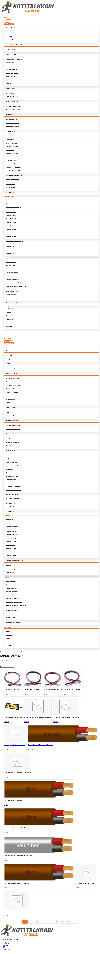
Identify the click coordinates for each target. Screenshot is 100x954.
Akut (7, 31)
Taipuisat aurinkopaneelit (12, 126)
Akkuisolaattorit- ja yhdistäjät (14, 59)
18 (56, 921)
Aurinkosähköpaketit (11, 27)
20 (68, 921)
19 (62, 921)
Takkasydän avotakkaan (12, 279)
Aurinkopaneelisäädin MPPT (13, 106)
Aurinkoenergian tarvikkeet (13, 66)
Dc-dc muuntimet (10, 192)
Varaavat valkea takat (12, 269)
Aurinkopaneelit (10, 114)
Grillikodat (9, 326)
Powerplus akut (10, 39)
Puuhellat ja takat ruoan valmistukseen (16, 286)
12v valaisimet (10, 93)
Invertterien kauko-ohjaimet (13, 167)
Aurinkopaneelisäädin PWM (13, 109)
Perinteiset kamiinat (11, 265)
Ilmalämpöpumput (9, 196)
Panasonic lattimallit (11, 215)
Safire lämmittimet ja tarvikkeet (14, 175)
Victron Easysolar (10, 184)
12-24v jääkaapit (10, 49)
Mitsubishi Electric (11, 200)
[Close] (1, 331)
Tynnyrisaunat (9, 319)
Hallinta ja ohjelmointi (12, 73)
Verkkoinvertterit (10, 163)
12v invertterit (10, 139)
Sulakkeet (8, 83)
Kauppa (5, 946)
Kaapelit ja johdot (10, 76)
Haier (7, 203)
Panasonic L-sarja (10, 249)
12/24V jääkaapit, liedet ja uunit (14, 44)
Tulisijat (6, 258)
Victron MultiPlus (10, 187)
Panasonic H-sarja (11, 246)
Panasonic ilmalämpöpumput (13, 207)
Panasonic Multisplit (11, 212)
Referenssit (7, 19)
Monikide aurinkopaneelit (12, 119)
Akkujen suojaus (10, 62)
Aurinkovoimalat (10, 131)
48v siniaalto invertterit (12, 157)
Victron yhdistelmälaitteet (12, 179)
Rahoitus (6, 22)
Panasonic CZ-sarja (11, 219)
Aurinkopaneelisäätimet (12, 101)
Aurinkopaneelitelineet (12, 69)
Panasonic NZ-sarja (11, 229)
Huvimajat (9, 322)
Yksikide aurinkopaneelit (12, 123)
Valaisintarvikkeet (10, 88)
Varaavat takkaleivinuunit (12, 291)
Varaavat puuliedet (11, 294)
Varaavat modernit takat (12, 275)
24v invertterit (10, 150)
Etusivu (6, 17)
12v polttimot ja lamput (12, 96)
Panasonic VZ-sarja (11, 236)
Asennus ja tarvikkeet (11, 54)
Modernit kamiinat (11, 262)
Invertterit (8, 134)
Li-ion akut (9, 36)
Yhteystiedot (8, 20)
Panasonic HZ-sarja (11, 222)
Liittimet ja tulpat (10, 80)
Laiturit (6, 307)
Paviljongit (9, 312)
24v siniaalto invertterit (12, 153)
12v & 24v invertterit (11, 143)
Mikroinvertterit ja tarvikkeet (13, 170)
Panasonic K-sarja (11, 253)
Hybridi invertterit (11, 160)
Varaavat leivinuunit (11, 298)
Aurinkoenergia (8, 24)
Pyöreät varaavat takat (12, 272)
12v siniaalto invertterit (12, 146)
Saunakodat (9, 315)
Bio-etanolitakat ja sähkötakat (13, 303)
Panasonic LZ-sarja (11, 225)
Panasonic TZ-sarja (11, 232)
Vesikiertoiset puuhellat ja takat (14, 282)
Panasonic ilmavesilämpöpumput (14, 241)
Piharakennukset (9, 308)
